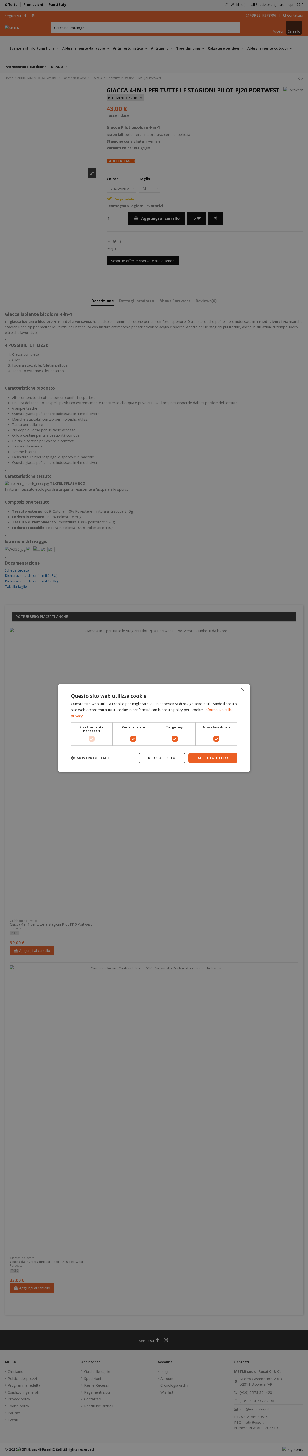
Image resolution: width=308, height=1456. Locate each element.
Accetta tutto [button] (213, 757)
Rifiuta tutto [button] (162, 757)
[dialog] (154, 728)
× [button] (242, 690)
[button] (91, 758)
